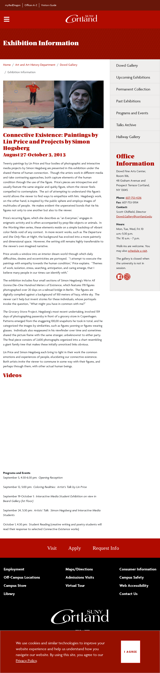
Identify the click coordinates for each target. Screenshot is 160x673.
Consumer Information (137, 569)
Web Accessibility (133, 585)
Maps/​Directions (79, 569)
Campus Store (15, 585)
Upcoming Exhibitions (133, 77)
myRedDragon (12, 5)
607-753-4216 (133, 198)
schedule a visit (137, 251)
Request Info (106, 548)
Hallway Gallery (128, 136)
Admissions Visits (80, 577)
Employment (14, 569)
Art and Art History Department (35, 65)
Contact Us (128, 593)
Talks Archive (126, 124)
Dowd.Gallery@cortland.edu (134, 216)
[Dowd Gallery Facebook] (119, 279)
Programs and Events (132, 113)
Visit (52, 548)
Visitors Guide (48, 5)
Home (7, 65)
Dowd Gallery (68, 65)
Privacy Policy (26, 660)
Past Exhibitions (128, 101)
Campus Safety (131, 577)
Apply (74, 548)
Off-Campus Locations (22, 577)
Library (9, 593)
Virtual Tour (75, 585)
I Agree (130, 651)
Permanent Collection (133, 89)
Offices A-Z (31, 5)
